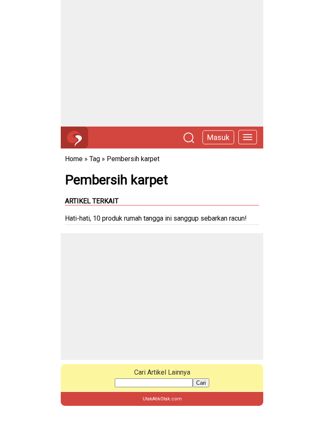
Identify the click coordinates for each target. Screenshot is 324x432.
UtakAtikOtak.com (162, 399)
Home (74, 159)
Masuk (218, 137)
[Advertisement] (162, 63)
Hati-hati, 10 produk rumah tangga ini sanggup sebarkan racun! (156, 218)
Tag (94, 159)
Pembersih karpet (133, 159)
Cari (201, 383)
